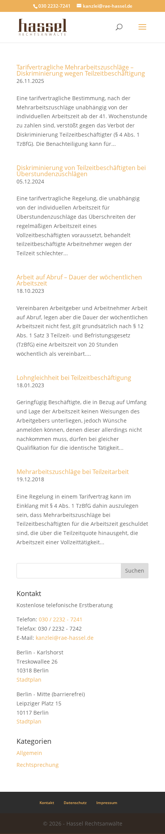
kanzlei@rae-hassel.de (65, 637)
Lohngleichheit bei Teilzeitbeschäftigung (73, 377)
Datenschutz (75, 802)
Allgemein (29, 752)
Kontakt (47, 802)
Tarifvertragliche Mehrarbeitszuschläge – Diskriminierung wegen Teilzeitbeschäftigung (80, 70)
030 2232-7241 (54, 6)
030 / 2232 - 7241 (60, 619)
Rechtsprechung (37, 764)
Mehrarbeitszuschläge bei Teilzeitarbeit (72, 471)
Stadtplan (28, 679)
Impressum (106, 802)
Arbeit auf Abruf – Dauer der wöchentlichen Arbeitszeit (79, 280)
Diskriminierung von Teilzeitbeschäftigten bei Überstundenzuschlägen (81, 170)
